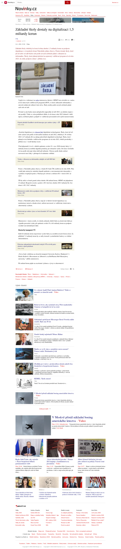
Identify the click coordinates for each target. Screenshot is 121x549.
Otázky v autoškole (96, 522)
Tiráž (44, 543)
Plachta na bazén (41, 534)
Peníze (68, 276)
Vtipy (35, 294)
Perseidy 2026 (61, 531)
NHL (47, 525)
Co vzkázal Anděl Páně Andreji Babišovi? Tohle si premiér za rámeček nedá (52, 291)
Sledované (94, 15)
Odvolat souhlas (82, 543)
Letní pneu (65, 537)
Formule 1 (49, 522)
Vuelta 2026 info (35, 512)
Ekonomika (77, 12)
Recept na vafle (65, 522)
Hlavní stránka (20, 12)
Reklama (33, 543)
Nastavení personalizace (95, 543)
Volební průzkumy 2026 (22, 515)
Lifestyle (83, 12)
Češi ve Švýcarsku (81, 520)
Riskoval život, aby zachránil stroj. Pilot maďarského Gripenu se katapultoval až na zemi (53, 305)
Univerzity (49, 276)
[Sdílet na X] (73, 269)
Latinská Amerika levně (82, 522)
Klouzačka (65, 534)
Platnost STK (95, 525)
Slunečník (58, 534)
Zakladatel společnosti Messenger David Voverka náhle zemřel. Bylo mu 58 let (54, 320)
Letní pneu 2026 (96, 512)
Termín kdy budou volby (22, 520)
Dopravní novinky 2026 (97, 517)
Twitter (28, 543)
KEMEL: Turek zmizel (42, 378)
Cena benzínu (71, 531)
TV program (80, 15)
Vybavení (51, 274)
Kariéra (40, 543)
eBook (62, 40)
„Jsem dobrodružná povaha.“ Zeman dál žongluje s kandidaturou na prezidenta (60, 461)
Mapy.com (41, 531)
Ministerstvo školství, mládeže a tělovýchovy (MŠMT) (30, 276)
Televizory (81, 537)
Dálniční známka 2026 (97, 515)
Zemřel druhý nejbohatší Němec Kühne (48, 334)
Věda (31, 15)
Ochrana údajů (72, 543)
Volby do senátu (20, 522)
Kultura (71, 12)
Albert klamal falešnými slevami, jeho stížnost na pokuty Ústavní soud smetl (91, 461)
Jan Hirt (33, 517)
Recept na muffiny (66, 515)
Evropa (36, 309)
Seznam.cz (115, 2)
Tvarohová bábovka (66, 520)
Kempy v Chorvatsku (82, 512)
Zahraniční (43, 12)
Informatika (44, 274)
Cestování (37, 15)
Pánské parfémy (99, 537)
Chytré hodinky (89, 537)
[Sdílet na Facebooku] (71, 269)
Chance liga (49, 512)
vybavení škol (38, 132)
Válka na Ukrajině (52, 12)
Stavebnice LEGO (45, 537)
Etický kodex (62, 543)
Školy (29, 274)
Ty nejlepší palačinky (67, 512)
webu (37, 100)
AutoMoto (26, 15)
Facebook (22, 543)
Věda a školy (21, 124)
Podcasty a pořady (52, 15)
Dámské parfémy (56, 537)
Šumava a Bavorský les (82, 517)
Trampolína (51, 534)
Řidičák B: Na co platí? (97, 520)
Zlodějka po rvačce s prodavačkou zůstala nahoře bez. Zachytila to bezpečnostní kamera (53, 365)
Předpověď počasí (51, 531)
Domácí (32, 12)
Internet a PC (19, 15)
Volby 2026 (19, 512)
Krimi (66, 12)
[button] (45, 78)
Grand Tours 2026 (36, 525)
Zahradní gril (88, 534)
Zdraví (35, 353)
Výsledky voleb (20, 517)
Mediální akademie (52, 543)
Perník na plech (65, 525)
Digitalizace (36, 274)
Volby (37, 12)
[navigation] (2, 2)
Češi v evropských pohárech (84, 531)
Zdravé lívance (65, 517)
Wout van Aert (35, 522)
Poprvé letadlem (80, 515)
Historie (43, 15)
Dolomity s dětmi (81, 525)
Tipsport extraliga (51, 517)
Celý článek (59, 428)
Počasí (74, 15)
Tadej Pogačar (35, 520)
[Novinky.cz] (26, 9)
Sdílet (68, 40)
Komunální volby (20, 525)
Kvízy (63, 15)
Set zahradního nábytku (76, 534)
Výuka (62, 276)
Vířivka (95, 534)
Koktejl (89, 12)
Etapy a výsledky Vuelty (37, 515)
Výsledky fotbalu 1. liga (52, 515)
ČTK (17, 39)
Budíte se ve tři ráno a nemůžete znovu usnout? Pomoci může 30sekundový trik (51, 350)
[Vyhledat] (67, 2)
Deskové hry (73, 537)
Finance (18, 279)
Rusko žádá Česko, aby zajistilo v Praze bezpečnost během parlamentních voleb (27, 461)
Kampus (56, 276)
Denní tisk (87, 15)
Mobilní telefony (34, 537)
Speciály (68, 15)
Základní (30, 279)
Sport (59, 15)
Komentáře (61, 12)
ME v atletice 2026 (51, 520)
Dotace (24, 279)
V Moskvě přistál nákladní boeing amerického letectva (54, 393)
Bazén (33, 534)
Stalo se (27, 12)
